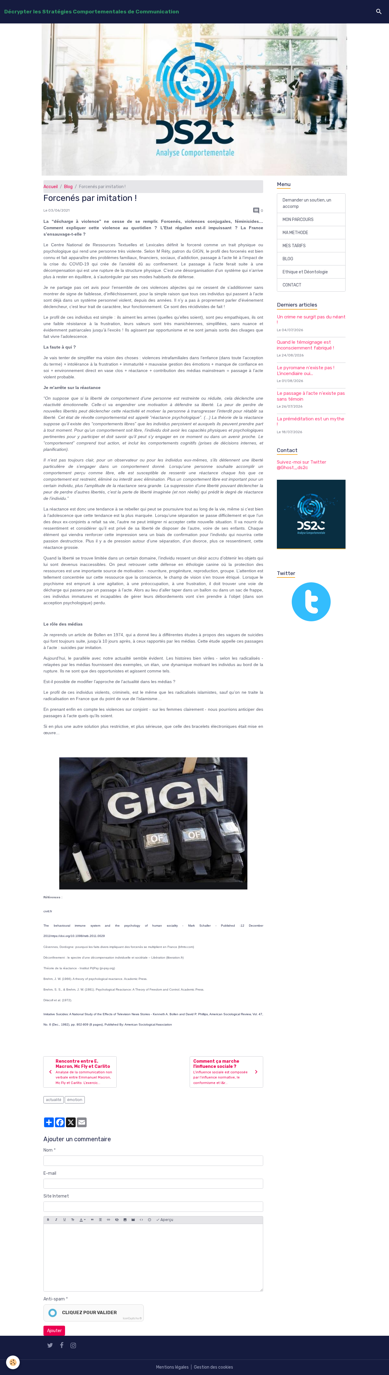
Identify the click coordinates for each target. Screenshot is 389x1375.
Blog (68, 186)
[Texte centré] (100, 1220)
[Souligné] (64, 1220)
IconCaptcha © (132, 1318)
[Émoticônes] (149, 1220)
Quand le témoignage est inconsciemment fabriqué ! (305, 344)
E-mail (49, 1173)
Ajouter (54, 1330)
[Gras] (48, 1220)
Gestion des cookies (213, 1367)
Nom (48, 1150)
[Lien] (108, 1220)
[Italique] (56, 1220)
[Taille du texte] (72, 1220)
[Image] (125, 1220)
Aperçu (166, 1220)
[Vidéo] (133, 1220)
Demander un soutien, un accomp (307, 203)
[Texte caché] (116, 1220)
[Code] (141, 1220)
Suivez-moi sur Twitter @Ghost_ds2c (301, 464)
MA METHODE (295, 232)
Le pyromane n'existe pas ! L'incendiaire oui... (305, 370)
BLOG (288, 258)
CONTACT (292, 285)
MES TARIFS (294, 245)
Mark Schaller (199, 925)
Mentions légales (172, 1367)
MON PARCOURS (298, 219)
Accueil (50, 186)
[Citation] (92, 1220)
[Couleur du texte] (82, 1220)
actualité (53, 1100)
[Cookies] (13, 1362)
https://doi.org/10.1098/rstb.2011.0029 (77, 936)
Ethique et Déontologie (305, 272)
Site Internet (56, 1196)
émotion (74, 1100)
